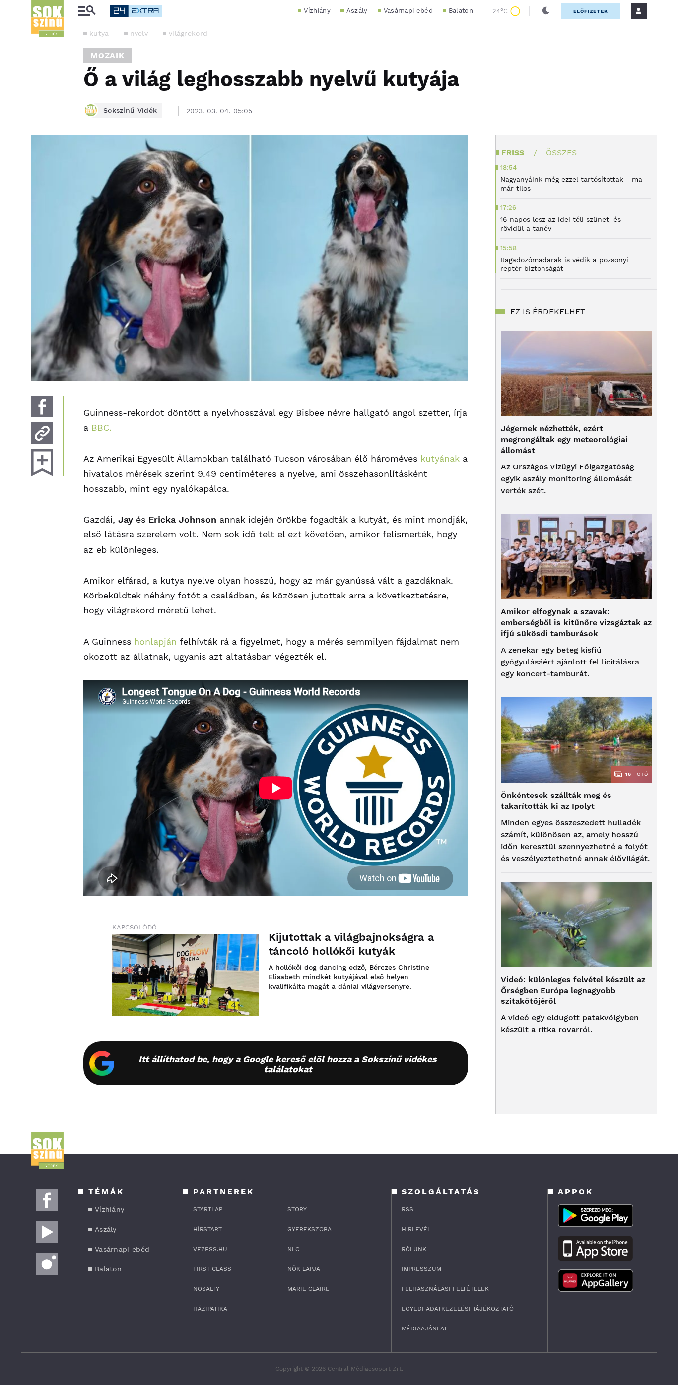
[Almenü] (86, 11)
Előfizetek (590, 11)
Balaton (461, 10)
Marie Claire (308, 1288)
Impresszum (421, 1268)
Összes (561, 152)
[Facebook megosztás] (42, 406)
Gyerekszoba (309, 1229)
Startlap (207, 1209)
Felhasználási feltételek (445, 1288)
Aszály (357, 10)
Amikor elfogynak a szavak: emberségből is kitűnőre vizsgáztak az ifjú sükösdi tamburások (576, 622)
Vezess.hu (210, 1249)
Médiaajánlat (424, 1328)
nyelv (139, 33)
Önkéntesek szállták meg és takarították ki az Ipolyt (556, 801)
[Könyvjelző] (42, 462)
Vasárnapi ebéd (408, 10)
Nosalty (206, 1288)
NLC (293, 1249)
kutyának (440, 458)
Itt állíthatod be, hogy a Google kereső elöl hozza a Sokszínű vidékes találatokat (287, 1064)
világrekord (188, 33)
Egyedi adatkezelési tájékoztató (458, 1308)
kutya (99, 33)
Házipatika (210, 1308)
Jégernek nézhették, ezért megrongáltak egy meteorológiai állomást (564, 439)
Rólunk (414, 1249)
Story (297, 1209)
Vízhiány (317, 10)
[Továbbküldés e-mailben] (42, 433)
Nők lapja (303, 1268)
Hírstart (207, 1229)
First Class (212, 1268)
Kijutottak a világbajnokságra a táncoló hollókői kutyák (351, 944)
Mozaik (107, 55)
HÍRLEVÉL (416, 1229)
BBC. (101, 427)
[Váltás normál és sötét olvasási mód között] (546, 11)
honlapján (155, 641)
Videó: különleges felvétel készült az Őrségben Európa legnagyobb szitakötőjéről (573, 990)
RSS (407, 1209)
